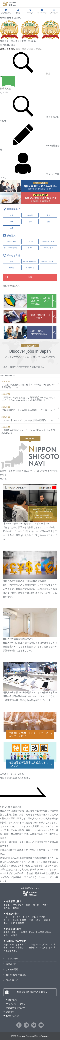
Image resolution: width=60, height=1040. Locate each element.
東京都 (7, 905)
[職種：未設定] (22, 49)
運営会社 (10, 1012)
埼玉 (11, 221)
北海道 (16, 908)
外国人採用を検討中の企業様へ (32, 992)
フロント (30, 241)
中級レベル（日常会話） (15, 947)
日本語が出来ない (12, 950)
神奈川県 (17, 905)
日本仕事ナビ (12, 980)
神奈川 (30, 215)
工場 (31, 920)
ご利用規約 (11, 1000)
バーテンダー (48, 248)
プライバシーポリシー (16, 1004)
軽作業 (21, 923)
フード (7, 920)
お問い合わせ (12, 1015)
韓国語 (14, 935)
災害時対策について (15, 1008)
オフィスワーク (18, 917)
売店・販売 (12, 241)
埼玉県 (36, 905)
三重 (11, 228)
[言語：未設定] (35, 49)
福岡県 (7, 908)
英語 (6, 935)
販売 (13, 923)
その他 (42, 917)
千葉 (48, 215)
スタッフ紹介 (12, 958)
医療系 (16, 920)
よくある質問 (12, 969)
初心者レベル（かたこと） (41, 947)
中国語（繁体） (28, 932)
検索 (48, 73)
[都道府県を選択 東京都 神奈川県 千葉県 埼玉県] (8, 49)
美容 (6, 923)
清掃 (46, 920)
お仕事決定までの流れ (16, 975)
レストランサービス (11, 248)
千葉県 (27, 905)
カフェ (30, 248)
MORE (3, 478)
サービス (32, 917)
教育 (38, 920)
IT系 (5, 917)
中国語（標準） (11, 932)
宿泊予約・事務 (48, 241)
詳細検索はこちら (11, 286)
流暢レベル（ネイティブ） (16, 944)
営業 (24, 920)
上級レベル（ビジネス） (42, 944)
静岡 (48, 221)
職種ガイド (11, 964)
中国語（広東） (45, 932)
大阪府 (45, 905)
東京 (11, 215)
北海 (30, 221)
